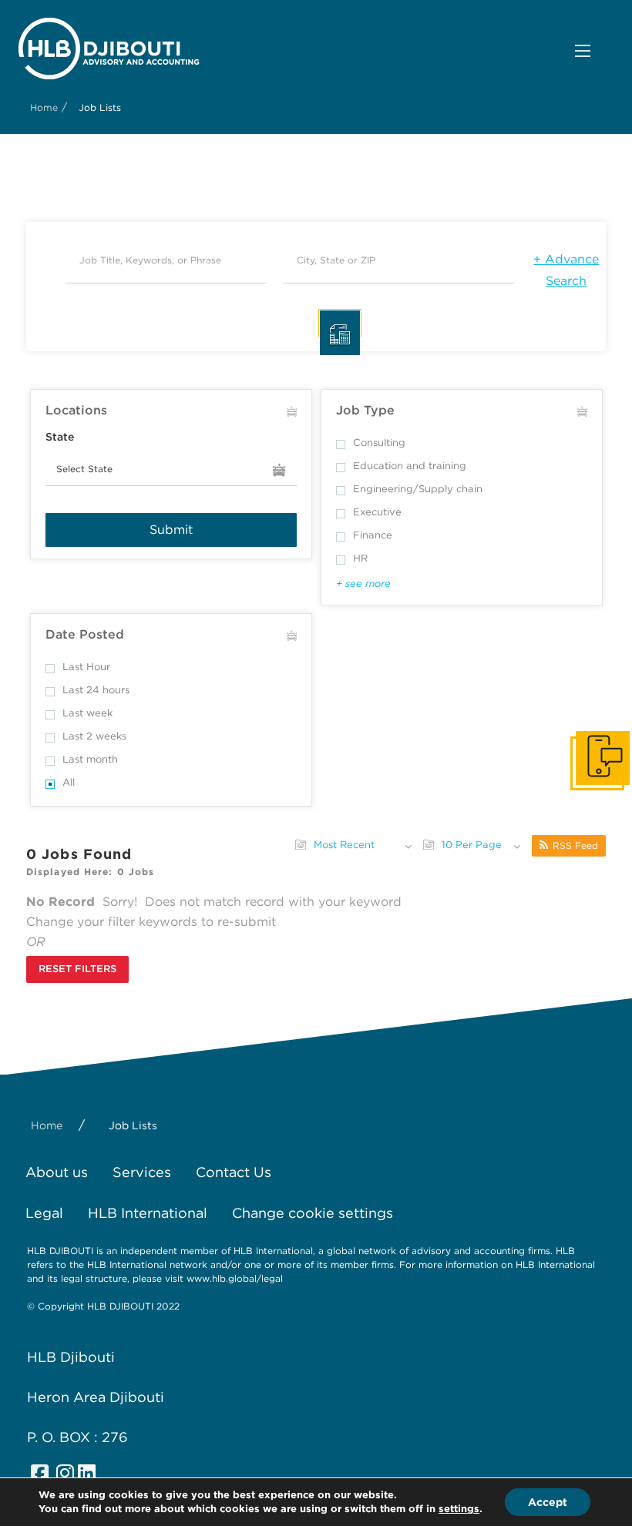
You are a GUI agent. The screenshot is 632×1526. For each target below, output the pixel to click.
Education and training (409, 465)
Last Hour (86, 666)
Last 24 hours (95, 690)
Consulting (379, 442)
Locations (76, 410)
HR (360, 558)
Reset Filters (77, 968)
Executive (377, 512)
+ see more (363, 583)
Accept (547, 1502)
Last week (87, 713)
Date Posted (84, 634)
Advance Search (566, 270)
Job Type (365, 410)
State (59, 436)
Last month (90, 759)
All (68, 782)
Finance (372, 535)
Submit (171, 529)
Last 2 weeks (94, 736)
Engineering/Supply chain (417, 489)
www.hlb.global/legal (235, 1278)
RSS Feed (575, 845)
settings (459, 1508)
